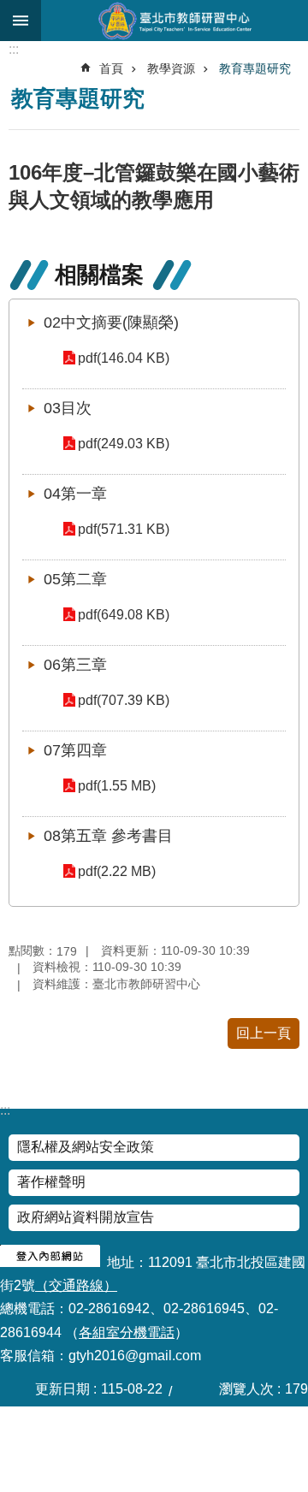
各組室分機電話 (127, 1332)
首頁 (111, 68)
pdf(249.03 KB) (123, 443)
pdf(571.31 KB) (123, 529)
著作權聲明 (51, 1182)
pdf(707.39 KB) (123, 700)
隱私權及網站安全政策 (85, 1147)
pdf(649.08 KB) (123, 614)
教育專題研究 (255, 68)
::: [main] (14, 49)
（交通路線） (76, 1285)
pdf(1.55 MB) (117, 786)
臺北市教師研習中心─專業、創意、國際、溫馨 (174, 20)
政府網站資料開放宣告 (85, 1217)
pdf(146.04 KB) (123, 358)
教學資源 (171, 68)
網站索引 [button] (20, 20)
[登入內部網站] (50, 1262)
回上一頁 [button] (263, 1033)
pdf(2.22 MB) (117, 871)
